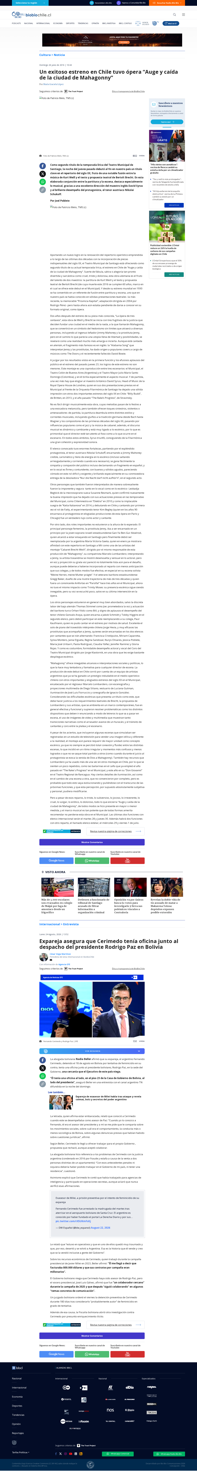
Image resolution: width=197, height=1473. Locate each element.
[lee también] (61, 1102)
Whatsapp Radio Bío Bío (171, 1454)
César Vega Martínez (60, 954)
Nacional (28, 23)
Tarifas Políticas (20, 1452)
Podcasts (16, 23)
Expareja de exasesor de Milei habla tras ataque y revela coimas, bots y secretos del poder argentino (108, 1098)
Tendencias (83, 23)
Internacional (43, 23)
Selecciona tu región (26, 2)
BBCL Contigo (125, 23)
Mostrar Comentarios (92, 842)
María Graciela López (53, 84)
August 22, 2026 (100, 1227)
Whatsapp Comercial (119, 1453)
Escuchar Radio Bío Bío (168, 3)
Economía (58, 23)
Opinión (95, 23)
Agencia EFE (64, 964)
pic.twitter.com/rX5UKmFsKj (73, 1221)
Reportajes (18, 1433)
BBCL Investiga (109, 23)
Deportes (70, 23)
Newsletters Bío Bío (103, 3)
